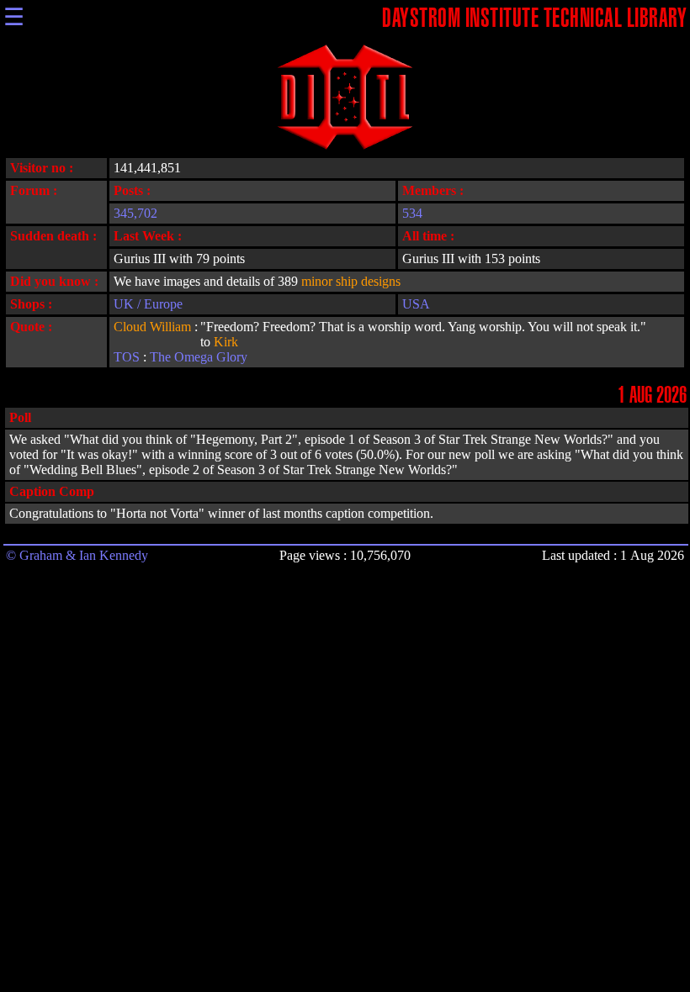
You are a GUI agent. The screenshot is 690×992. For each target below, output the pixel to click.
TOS (127, 357)
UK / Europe (148, 304)
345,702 (135, 213)
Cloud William (152, 326)
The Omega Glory (198, 357)
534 (412, 213)
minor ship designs (351, 281)
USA (416, 304)
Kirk (226, 342)
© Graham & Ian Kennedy (77, 555)
